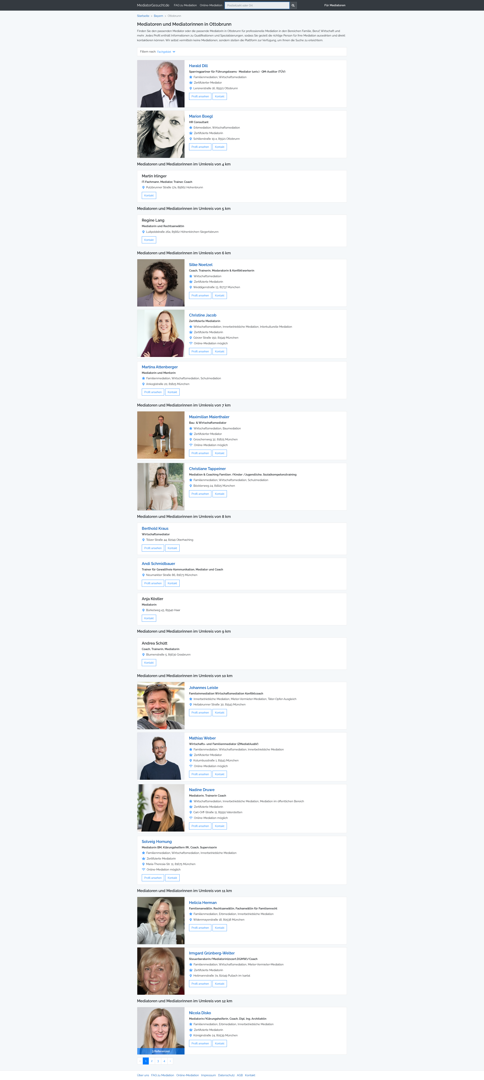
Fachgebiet (164, 51)
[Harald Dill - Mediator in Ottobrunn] (161, 83)
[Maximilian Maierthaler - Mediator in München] (161, 435)
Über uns (143, 1075)
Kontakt (219, 96)
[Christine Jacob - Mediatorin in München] (161, 333)
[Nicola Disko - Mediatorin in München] (161, 1030)
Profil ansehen (200, 96)
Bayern (158, 16)
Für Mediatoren (334, 5)
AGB (240, 1075)
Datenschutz (226, 1075)
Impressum (208, 1075)
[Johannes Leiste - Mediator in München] (161, 705)
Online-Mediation (211, 5)
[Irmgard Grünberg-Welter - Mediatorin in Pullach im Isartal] (161, 971)
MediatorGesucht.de (153, 5)
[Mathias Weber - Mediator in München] (161, 756)
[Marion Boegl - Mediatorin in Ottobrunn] (161, 134)
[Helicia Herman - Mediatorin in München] (161, 920)
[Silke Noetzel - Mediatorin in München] (161, 282)
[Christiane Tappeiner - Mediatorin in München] (161, 486)
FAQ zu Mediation (185, 5)
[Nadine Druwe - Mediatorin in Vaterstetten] (161, 807)
